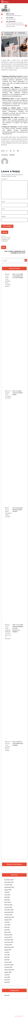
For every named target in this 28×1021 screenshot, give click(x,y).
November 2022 (8, 912)
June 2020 (7, 977)
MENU (6, 2)
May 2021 (6, 957)
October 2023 (8, 885)
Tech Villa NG (19, 1016)
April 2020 (7, 982)
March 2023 (7, 902)
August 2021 (7, 950)
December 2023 (8, 880)
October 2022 (8, 915)
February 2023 (8, 905)
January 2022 (8, 937)
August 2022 (7, 920)
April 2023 (7, 900)
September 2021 (9, 947)
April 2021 (6, 960)
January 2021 (8, 962)
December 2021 (8, 940)
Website (3, 216)
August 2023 (7, 890)
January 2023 (8, 907)
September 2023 (9, 887)
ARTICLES (12, 155)
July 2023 (6, 892)
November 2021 (8, 942)
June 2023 (7, 895)
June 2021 (7, 955)
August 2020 (7, 972)
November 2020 (8, 965)
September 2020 (9, 970)
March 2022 (7, 932)
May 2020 (7, 980)
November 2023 (8, 882)
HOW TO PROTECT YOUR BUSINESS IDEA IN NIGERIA (17, 743)
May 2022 (7, 927)
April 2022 (7, 930)
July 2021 (6, 952)
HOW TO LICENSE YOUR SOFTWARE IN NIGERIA (17, 392)
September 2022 (9, 917)
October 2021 (8, 945)
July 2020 (6, 975)
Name (3, 201)
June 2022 (7, 925)
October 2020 (8, 967)
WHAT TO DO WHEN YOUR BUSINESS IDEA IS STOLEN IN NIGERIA (17, 275)
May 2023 (7, 897)
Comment (4, 179)
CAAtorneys (21, 33)
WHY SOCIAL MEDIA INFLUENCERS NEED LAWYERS (17, 509)
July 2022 (6, 922)
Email (3, 209)
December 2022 (8, 910)
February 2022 (8, 935)
